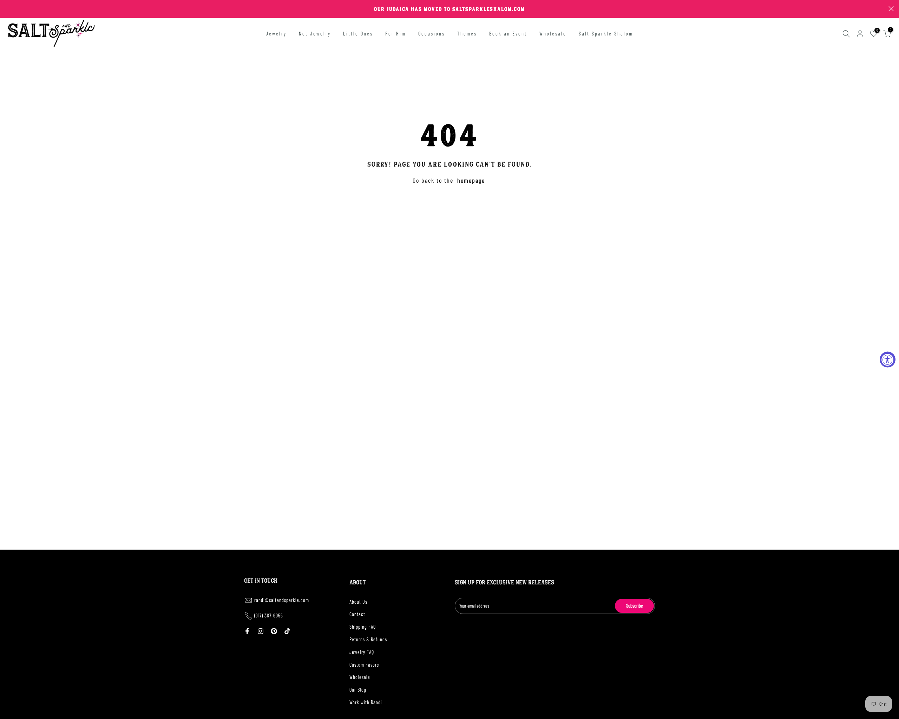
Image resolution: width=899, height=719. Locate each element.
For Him (395, 34)
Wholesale (552, 34)
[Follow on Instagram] (260, 631)
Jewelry (276, 34)
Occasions (431, 34)
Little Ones (358, 34)
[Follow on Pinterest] (274, 631)
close (8, 8)
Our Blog (357, 690)
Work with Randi (365, 702)
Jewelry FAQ (361, 652)
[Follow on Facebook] (247, 631)
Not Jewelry (315, 34)
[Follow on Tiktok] (287, 631)
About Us (358, 602)
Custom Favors (364, 665)
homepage (471, 180)
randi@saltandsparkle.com (281, 600)
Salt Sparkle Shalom (606, 34)
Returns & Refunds (368, 639)
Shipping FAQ (362, 627)
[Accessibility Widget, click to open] (887, 360)
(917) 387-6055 (268, 615)
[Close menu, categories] (110, 9)
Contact (357, 614)
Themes (467, 34)
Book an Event (508, 34)
